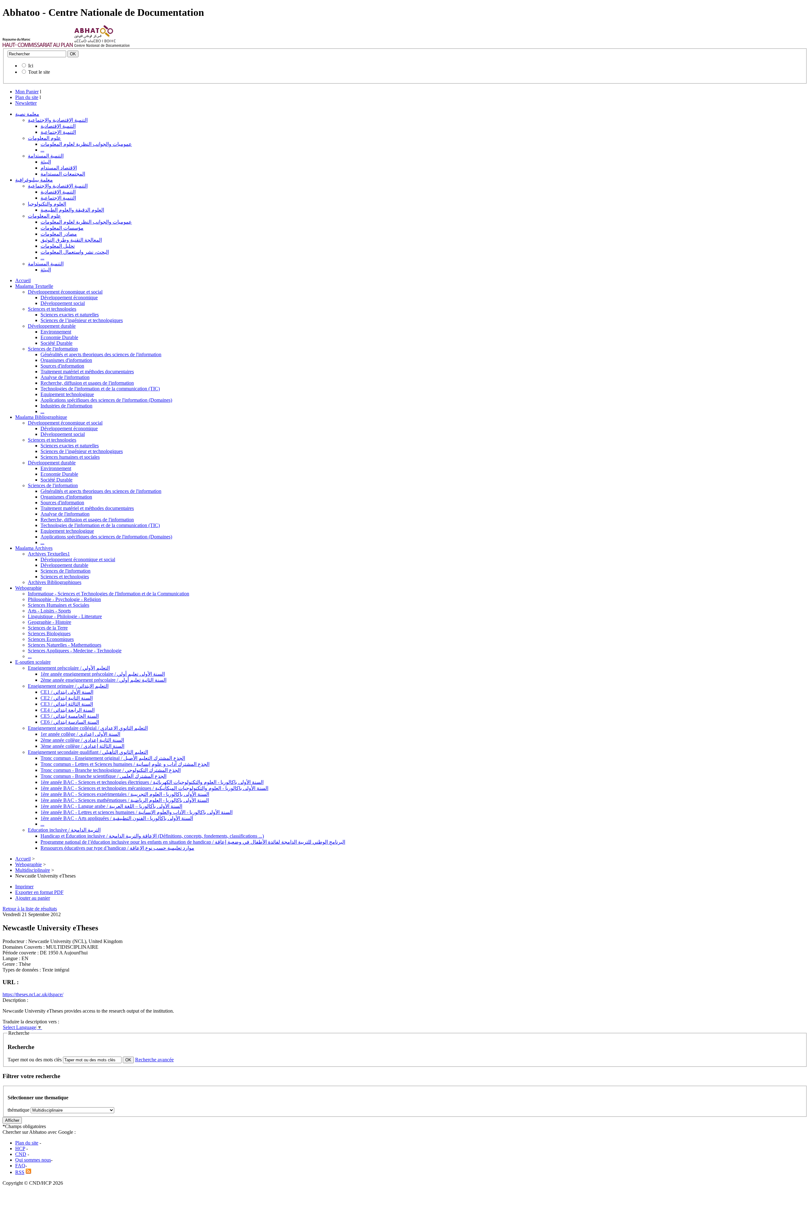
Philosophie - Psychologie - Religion (64, 599)
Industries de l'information (66, 405)
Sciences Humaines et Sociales (58, 605)
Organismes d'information (66, 360)
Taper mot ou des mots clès (35, 1059)
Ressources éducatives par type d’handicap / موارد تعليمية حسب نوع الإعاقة (117, 848)
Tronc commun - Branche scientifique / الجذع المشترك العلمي (103, 776)
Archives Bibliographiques (54, 582)
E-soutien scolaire (33, 662)
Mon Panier (27, 91)
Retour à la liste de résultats (30, 908)
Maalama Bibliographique (41, 417)
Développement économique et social (65, 292)
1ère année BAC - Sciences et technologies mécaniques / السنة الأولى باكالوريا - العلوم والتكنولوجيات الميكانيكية (154, 788)
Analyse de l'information (65, 377)
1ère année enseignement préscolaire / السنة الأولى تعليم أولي (102, 674)
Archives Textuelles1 (49, 553)
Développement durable (52, 326)
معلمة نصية (27, 114)
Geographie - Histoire (49, 622)
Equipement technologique (67, 394)
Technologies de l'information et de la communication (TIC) (100, 388)
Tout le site (39, 72)
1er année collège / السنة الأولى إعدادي (80, 734)
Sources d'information (62, 366)
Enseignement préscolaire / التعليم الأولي (69, 668)
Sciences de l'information (53, 348)
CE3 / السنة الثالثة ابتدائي (66, 704)
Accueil (23, 280)
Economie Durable (59, 337)
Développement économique (69, 297)
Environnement (55, 331)
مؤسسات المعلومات (62, 228)
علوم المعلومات (44, 138)
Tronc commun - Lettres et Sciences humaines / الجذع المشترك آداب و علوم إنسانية (124, 764)
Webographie (28, 588)
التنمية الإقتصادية (58, 126)
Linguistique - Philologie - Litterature (65, 616)
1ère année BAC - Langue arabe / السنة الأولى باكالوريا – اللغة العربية (111, 806)
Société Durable (56, 343)
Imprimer (24, 886)
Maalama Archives (34, 548)
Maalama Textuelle (34, 286)
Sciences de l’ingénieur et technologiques (81, 320)
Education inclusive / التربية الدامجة (64, 830)
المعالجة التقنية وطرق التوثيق (71, 240)
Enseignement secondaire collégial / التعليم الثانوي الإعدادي (88, 728)
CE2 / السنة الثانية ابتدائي (66, 698)
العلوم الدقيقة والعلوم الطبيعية (72, 210)
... (42, 149)
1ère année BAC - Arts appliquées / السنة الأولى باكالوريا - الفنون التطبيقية (116, 818)
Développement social (62, 303)
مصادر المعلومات (58, 234)
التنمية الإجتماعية (58, 132)
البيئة (45, 162)
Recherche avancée (154, 1059)
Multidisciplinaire (32, 870)
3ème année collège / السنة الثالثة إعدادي (82, 746)
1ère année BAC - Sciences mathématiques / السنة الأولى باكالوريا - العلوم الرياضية (124, 800)
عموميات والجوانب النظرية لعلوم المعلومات (86, 144)
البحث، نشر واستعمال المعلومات (74, 252)
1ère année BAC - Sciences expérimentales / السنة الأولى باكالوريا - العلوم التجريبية (124, 794)
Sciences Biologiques (49, 633)
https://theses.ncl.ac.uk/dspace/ (33, 994)
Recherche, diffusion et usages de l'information (87, 383)
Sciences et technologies (52, 309)
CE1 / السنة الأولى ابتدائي (66, 692)
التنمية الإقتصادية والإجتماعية (58, 120)
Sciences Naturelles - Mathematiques (64, 645)
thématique (18, 1110)
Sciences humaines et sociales (70, 457)
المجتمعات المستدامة (62, 174)
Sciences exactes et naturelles (69, 314)
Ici (30, 65)
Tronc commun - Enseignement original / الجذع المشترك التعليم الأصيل (112, 758)
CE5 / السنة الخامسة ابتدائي (69, 716)
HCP (20, 1148)
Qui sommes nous (33, 1160)
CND (20, 1154)
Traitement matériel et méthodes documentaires (87, 371)
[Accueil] (38, 45)
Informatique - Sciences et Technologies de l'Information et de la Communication (108, 593)
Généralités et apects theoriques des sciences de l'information (100, 354)
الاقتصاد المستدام (58, 168)
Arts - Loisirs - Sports (49, 610)
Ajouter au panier (32, 898)
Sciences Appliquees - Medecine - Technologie (75, 650)
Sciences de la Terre (48, 627)
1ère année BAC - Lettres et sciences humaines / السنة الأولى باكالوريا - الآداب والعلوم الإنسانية (136, 812)
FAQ (20, 1165)
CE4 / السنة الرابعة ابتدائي (67, 710)
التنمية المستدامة (46, 155)
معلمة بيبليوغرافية (34, 180)
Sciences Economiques (51, 639)
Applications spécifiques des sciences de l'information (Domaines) (106, 400)
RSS (19, 1172)
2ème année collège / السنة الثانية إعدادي (82, 740)
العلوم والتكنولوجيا (47, 204)
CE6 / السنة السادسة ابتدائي (69, 722)
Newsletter (26, 103)
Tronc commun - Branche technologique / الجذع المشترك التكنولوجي (110, 770)
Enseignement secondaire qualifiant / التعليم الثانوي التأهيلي (88, 752)
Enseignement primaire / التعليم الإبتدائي (68, 686)
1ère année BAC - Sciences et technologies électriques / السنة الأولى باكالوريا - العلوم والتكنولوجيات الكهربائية (152, 782)
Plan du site (26, 97)
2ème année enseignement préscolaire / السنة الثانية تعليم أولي (103, 680)
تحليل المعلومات (57, 246)
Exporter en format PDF (39, 892)
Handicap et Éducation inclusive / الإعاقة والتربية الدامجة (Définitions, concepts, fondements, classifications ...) (152, 836)
